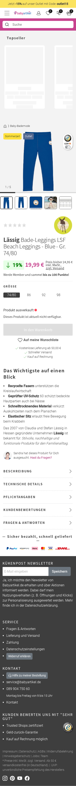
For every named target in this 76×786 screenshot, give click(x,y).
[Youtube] (21, 778)
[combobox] (38, 24)
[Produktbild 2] (21, 202)
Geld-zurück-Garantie (22, 732)
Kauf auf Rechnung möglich (27, 739)
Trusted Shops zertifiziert (24, 726)
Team (44, 756)
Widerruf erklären (19, 656)
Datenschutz (27, 751)
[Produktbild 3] (36, 202)
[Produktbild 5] (65, 202)
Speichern (59, 571)
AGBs (41, 751)
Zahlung (12, 642)
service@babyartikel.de (23, 682)
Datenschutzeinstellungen (25, 649)
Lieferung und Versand (23, 636)
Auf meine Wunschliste (40, 340)
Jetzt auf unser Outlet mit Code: (38, 3)
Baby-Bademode (20, 125)
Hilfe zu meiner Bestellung (29, 675)
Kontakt (12, 702)
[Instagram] (6, 778)
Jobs (35, 756)
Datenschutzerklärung (41, 605)
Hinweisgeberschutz (17, 756)
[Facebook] (28, 778)
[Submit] (7, 24)
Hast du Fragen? (41, 457)
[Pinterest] (13, 778)
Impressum (10, 751)
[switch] (67, 147)
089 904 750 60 (18, 689)
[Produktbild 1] (6, 202)
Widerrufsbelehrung (60, 751)
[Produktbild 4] (50, 202)
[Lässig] (63, 225)
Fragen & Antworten (21, 629)
